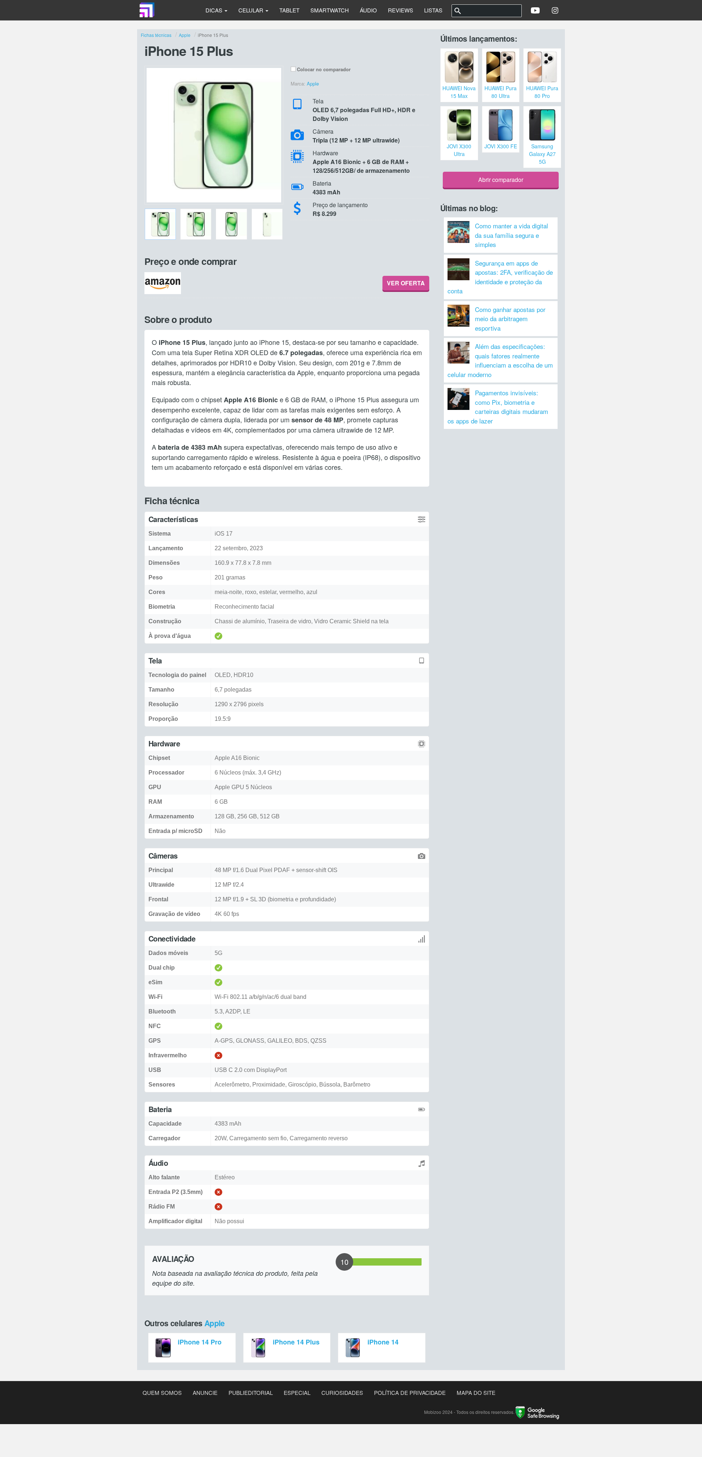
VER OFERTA (406, 283)
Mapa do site (476, 1392)
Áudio (368, 10)
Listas (433, 10)
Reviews (400, 10)
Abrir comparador (500, 179)
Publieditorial (251, 1392)
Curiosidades (342, 1392)
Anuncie (205, 1392)
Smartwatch (329, 10)
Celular (251, 10)
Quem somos (162, 1392)
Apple (214, 1322)
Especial (297, 1392)
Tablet (289, 10)
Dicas (214, 10)
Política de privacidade (410, 1392)
